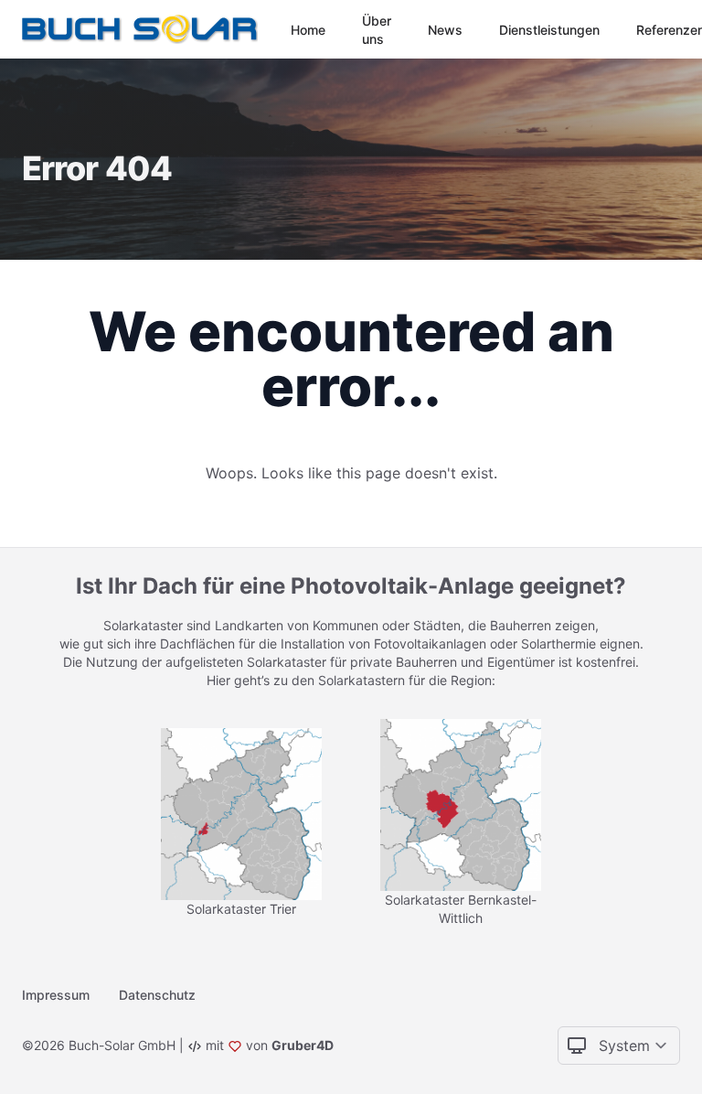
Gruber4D (302, 1045)
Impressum (56, 995)
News (445, 30)
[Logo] (143, 29)
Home (308, 30)
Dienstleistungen (549, 30)
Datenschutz (157, 995)
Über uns (376, 30)
